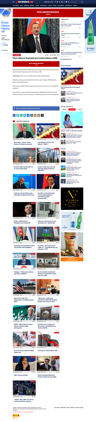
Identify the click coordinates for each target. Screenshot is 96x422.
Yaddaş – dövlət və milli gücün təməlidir (71, 130)
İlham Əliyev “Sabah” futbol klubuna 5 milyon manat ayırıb (23, 143)
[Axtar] (82, 2)
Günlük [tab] (64, 109)
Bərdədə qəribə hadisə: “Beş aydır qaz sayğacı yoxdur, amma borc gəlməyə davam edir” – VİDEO (74, 136)
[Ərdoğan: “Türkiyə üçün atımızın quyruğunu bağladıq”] (24, 261)
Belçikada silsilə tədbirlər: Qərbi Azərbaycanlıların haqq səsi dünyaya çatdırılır (73, 169)
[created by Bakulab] (48, 418)
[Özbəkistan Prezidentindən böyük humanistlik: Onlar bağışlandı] (24, 235)
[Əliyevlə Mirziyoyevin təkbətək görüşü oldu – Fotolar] (63, 142)
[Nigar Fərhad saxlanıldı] (24, 364)
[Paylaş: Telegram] (28, 115)
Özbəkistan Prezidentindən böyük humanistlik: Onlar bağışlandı (24, 246)
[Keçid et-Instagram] (59, 2)
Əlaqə (68, 407)
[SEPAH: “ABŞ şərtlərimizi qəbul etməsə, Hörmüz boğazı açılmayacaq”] (24, 313)
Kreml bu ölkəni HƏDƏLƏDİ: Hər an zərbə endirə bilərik (23, 167)
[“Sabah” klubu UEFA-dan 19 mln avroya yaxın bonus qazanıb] (24, 389)
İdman (55, 5)
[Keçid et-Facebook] (55, 2)
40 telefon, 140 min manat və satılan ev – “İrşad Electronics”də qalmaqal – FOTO (48, 247)
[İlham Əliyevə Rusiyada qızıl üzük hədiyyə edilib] (36, 35)
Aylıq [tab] (80, 109)
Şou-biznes (61, 5)
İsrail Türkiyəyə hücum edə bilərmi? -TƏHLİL (46, 143)
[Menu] (14, 2)
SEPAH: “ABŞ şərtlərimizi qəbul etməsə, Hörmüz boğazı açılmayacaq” (23, 326)
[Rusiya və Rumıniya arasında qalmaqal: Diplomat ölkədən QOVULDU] (48, 156)
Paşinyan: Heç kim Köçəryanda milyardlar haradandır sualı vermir (24, 194)
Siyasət (32, 5)
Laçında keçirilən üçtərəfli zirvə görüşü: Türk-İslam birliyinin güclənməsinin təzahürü (73, 154)
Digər (74, 5)
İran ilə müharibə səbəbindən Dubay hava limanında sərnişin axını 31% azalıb (47, 273)
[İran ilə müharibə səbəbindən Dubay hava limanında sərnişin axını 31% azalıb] (48, 261)
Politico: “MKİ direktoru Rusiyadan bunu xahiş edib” (22, 222)
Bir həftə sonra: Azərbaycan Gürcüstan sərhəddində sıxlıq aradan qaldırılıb (47, 326)
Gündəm (26, 5)
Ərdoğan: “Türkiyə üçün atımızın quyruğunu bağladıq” (24, 272)
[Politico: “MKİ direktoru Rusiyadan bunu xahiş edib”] (24, 210)
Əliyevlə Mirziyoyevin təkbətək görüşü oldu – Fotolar (73, 142)
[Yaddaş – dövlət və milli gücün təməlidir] (72, 119)
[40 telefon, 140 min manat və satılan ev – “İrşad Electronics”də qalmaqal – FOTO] (48, 235)
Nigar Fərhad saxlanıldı (21, 375)
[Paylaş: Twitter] (17, 115)
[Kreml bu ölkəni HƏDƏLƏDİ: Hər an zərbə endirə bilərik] (24, 156)
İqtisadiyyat (43, 5)
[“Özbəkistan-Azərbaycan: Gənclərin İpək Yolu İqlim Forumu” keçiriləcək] (63, 174)
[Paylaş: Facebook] (14, 115)
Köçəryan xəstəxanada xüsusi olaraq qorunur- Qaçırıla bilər (47, 222)
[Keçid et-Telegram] (62, 2)
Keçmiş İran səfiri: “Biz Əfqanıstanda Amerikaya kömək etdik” (24, 299)
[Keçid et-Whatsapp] (64, 2)
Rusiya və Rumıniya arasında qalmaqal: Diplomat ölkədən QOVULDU (46, 168)
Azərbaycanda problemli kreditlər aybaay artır (24, 351)
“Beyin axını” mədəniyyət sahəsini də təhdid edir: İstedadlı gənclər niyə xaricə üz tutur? (47, 299)
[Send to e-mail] (38, 115)
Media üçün (73, 407)
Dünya (50, 5)
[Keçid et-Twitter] (57, 2)
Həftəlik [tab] (72, 109)
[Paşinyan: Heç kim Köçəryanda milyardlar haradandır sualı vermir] (24, 182)
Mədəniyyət (68, 5)
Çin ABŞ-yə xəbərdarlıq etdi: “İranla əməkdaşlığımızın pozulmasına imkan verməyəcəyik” (46, 195)
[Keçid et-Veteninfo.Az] (24, 2)
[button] (42, 115)
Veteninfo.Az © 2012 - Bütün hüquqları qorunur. (23, 412)
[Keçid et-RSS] (69, 2)
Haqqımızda (63, 407)
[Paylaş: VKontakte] (31, 115)
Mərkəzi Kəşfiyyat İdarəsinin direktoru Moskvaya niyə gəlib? (47, 376)
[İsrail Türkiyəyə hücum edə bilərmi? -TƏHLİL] (48, 131)
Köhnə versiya (79, 407)
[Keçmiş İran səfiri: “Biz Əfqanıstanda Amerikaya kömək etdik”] (24, 287)
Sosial (37, 5)
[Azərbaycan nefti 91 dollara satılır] (48, 340)
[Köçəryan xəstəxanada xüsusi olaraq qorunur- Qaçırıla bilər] (48, 210)
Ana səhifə (16, 5)
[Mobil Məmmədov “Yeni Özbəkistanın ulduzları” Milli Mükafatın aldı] (63, 181)
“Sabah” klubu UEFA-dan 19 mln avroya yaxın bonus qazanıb (23, 400)
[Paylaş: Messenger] (24, 115)
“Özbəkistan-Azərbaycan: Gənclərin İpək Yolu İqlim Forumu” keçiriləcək (74, 175)
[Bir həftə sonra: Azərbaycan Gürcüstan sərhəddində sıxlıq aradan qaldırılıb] (48, 313)
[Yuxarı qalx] (92, 418)
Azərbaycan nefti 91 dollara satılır (48, 350)
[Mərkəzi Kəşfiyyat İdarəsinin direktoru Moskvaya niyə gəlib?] (48, 364)
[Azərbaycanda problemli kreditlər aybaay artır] (24, 340)
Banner (17, 55)
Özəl (21, 5)
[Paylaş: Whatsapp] (21, 115)
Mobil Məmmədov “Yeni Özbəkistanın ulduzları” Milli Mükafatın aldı (72, 182)
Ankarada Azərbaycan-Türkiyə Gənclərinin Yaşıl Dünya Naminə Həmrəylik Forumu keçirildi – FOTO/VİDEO (73, 161)
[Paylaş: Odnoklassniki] (35, 115)
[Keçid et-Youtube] (66, 2)
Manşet (57, 149)
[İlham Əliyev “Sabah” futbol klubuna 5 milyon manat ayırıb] (24, 131)
